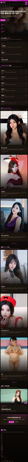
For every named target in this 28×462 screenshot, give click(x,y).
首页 (1, 435)
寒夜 (2, 374)
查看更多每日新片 (14, 382)
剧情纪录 (2, 450)
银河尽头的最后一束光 (5, 330)
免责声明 (12, 461)
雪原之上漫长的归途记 (5, 235)
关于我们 (2, 461)
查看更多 (2, 73)
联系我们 (4, 461)
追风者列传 (3, 191)
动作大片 (2, 444)
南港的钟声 (3, 286)
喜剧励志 (2, 449)
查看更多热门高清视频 (14, 243)
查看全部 (27, 109)
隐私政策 (7, 461)
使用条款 (10, 461)
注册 (26, 2)
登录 (24, 2)
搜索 (1, 441)
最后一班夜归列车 (4, 147)
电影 (1, 436)
